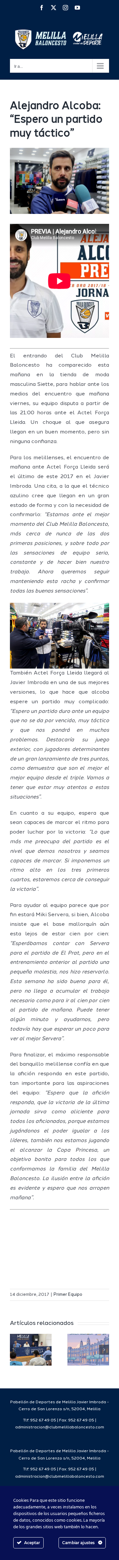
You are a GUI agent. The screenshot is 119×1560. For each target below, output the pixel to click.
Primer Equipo (68, 1295)
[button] (15, 1350)
